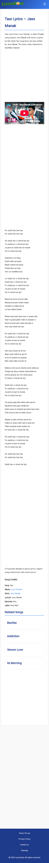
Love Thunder (16, 589)
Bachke (12, 622)
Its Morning (14, 663)
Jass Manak (15, 593)
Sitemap (24, 850)
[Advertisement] (24, 74)
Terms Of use (24, 833)
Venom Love (15, 649)
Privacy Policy (24, 839)
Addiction (13, 636)
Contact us (24, 845)
